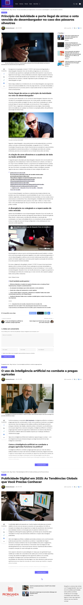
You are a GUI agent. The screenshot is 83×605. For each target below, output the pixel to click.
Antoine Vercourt (10, 28)
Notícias (4, 12)
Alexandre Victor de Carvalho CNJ (34, 304)
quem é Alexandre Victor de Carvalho (42, 307)
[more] (40, 4)
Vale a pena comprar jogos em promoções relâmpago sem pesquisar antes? (72, 37)
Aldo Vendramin (30, 420)
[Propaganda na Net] (7, 4)
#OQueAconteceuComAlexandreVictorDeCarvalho (23, 186)
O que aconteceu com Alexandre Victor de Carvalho (21, 307)
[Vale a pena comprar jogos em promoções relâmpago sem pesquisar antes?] (61, 37)
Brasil (3, 582)
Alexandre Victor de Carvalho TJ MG (17, 305)
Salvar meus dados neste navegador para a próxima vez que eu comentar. (19, 353)
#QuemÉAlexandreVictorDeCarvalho (25, 179)
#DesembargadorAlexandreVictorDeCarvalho (22, 181)
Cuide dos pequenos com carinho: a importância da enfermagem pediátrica (73, 63)
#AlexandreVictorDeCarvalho (36, 184)
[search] (74, 4)
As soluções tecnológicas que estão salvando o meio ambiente (27, 288)
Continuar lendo (41, 464)
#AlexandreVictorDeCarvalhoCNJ (19, 184)
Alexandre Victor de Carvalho (19, 304)
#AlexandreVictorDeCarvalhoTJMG (19, 182)
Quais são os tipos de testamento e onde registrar (23, 290)
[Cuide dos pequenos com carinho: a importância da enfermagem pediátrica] (61, 63)
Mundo (3, 474)
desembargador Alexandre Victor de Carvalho (36, 305)
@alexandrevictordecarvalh (17, 172)
